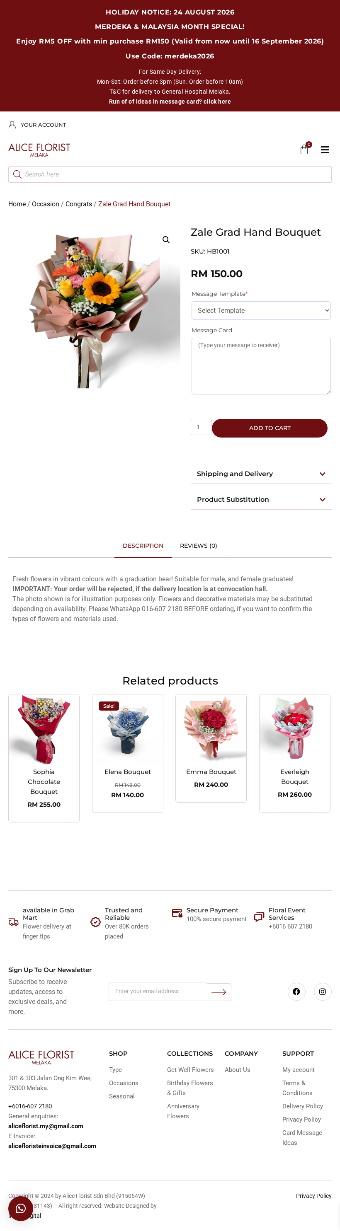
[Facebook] (297, 992)
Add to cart (270, 428)
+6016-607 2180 (30, 1106)
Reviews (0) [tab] (198, 545)
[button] (325, 150)
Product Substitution (233, 499)
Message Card (212, 330)
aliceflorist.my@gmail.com (45, 1126)
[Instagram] (323, 992)
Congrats (79, 204)
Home (17, 204)
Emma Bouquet (211, 772)
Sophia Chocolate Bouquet (44, 782)
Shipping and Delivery (235, 474)
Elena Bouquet (127, 772)
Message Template (234, 293)
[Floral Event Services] (259, 917)
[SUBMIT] (219, 992)
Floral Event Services (287, 913)
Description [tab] (143, 545)
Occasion (45, 204)
